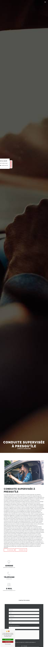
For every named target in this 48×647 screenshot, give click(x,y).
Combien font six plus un (14, 625)
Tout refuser (7, 641)
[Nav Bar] (45, 2)
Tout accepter (8, 639)
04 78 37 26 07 (9, 578)
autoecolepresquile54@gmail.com (9, 590)
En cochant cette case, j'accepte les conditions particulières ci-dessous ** (22, 643)
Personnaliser (8, 644)
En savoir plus (10, 550)
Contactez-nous (22, 550)
